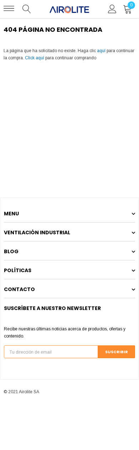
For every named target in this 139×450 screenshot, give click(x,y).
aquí (101, 50)
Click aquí (35, 57)
